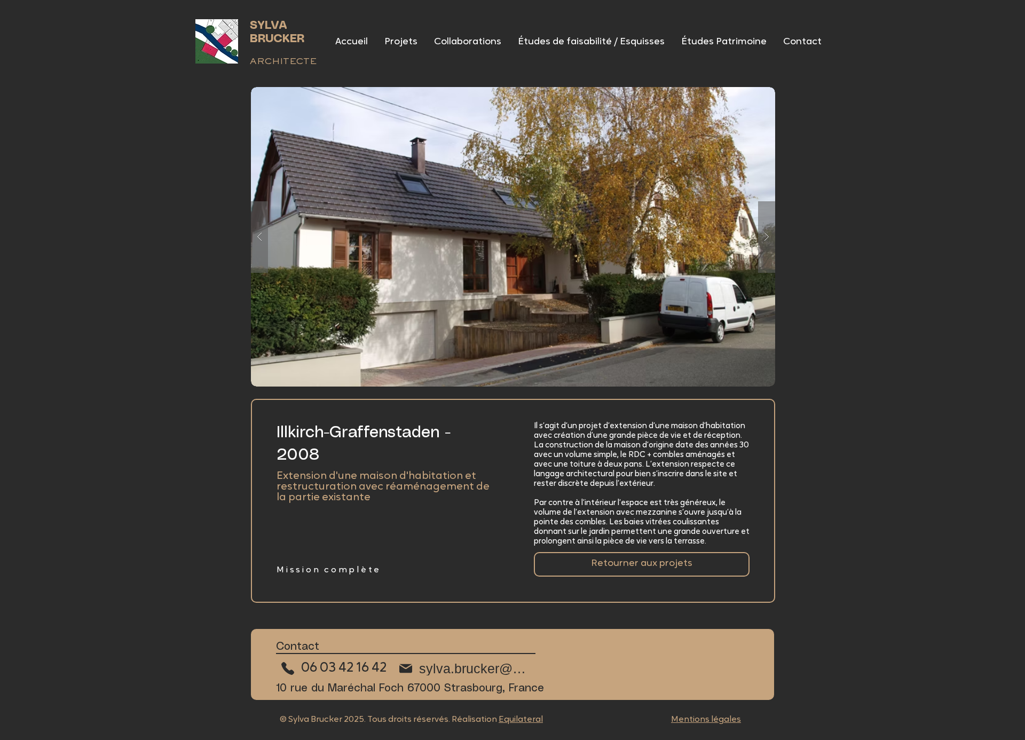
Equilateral (521, 719)
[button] (513, 237)
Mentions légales (706, 719)
